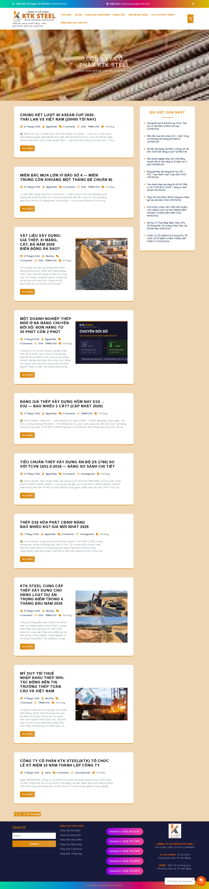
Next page (35, 814)
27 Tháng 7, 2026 (32, 413)
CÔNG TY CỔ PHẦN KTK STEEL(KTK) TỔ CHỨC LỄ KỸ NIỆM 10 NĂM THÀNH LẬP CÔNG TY (167, 238)
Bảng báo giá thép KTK (74, 22)
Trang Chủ (118, 14)
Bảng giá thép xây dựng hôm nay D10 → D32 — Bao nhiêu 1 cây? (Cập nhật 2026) (166, 173)
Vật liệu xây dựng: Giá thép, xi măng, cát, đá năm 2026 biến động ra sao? (168, 150)
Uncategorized (88, 474)
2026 (83, 126)
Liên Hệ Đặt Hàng (138, 14)
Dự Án (78, 14)
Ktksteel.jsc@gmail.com (135, 3)
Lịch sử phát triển (162, 14)
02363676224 (59, 3)
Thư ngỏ (66, 14)
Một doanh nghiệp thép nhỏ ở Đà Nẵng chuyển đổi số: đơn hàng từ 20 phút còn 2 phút (167, 161)
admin (48, 772)
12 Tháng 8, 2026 (32, 256)
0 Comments (69, 187)
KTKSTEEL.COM (94, 885)
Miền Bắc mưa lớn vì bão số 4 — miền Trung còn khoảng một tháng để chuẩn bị (168, 137)
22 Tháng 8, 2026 (32, 126)
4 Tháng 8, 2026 (31, 339)
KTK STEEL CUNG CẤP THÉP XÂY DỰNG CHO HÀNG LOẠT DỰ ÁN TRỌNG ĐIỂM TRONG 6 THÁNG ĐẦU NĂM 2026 (41, 594)
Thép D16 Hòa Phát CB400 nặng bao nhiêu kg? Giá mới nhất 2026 (168, 198)
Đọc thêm (27, 148)
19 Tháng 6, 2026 (32, 611)
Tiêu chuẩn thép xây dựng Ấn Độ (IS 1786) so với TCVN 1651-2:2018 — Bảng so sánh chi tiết (167, 187)
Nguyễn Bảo (51, 126)
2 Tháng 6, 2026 (31, 772)
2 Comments (69, 126)
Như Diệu (50, 256)
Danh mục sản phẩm (97, 14)
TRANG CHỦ (93, 126)
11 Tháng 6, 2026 (31, 698)
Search (34, 843)
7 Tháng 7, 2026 (31, 534)
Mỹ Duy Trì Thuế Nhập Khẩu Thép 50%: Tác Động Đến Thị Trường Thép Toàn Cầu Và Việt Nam (42, 682)
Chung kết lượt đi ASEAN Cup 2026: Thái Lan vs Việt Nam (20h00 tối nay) (167, 124)
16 (27, 814)
